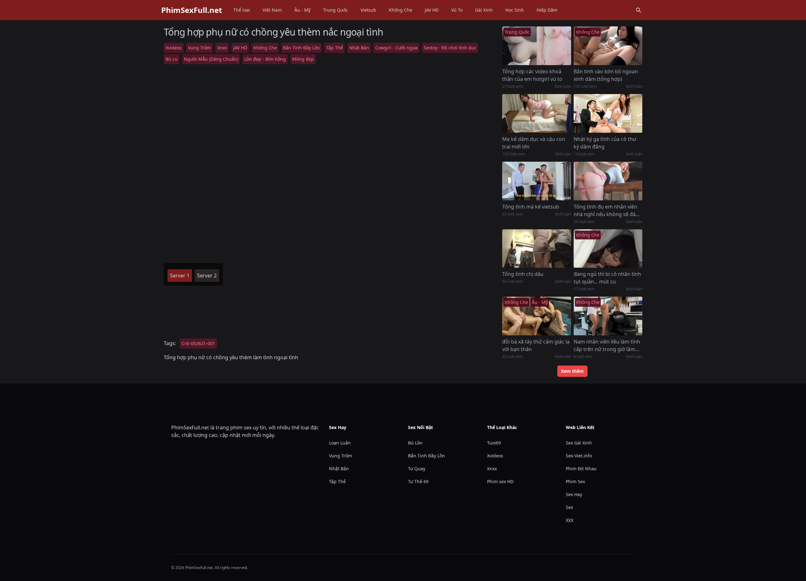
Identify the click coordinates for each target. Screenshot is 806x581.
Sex (569, 507)
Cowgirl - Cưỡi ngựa (396, 48)
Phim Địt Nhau (581, 469)
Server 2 (207, 275)
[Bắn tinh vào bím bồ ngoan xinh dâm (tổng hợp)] (608, 45)
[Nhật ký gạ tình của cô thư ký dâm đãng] (608, 113)
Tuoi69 (494, 443)
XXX (569, 520)
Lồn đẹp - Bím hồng (265, 59)
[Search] (638, 10)
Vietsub (368, 10)
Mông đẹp (303, 59)
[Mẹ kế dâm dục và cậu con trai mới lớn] (536, 113)
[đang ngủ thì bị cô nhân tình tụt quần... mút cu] (608, 248)
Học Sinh (514, 10)
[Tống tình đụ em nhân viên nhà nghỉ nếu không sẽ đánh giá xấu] (608, 181)
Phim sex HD (500, 481)
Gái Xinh (484, 10)
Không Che (400, 10)
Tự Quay (416, 469)
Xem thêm (572, 371)
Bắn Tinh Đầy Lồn (301, 48)
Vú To (457, 10)
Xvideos (174, 48)
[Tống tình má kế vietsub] (536, 181)
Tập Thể (334, 48)
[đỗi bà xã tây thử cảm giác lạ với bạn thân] (536, 316)
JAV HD (432, 10)
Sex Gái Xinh (579, 443)
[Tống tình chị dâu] (536, 248)
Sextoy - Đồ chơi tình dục (450, 48)
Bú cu (172, 59)
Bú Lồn (415, 443)
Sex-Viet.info (579, 456)
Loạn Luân (340, 443)
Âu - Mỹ (302, 10)
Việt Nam (272, 10)
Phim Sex (575, 481)
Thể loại (241, 10)
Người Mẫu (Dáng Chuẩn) (211, 59)
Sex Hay (574, 494)
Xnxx (222, 48)
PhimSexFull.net (191, 10)
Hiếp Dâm (546, 10)
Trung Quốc (335, 10)
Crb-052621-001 (198, 343)
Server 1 (180, 275)
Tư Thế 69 (418, 481)
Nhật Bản (359, 48)
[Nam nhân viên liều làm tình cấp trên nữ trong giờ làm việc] (608, 316)
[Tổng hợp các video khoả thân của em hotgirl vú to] (536, 45)
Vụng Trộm (199, 48)
